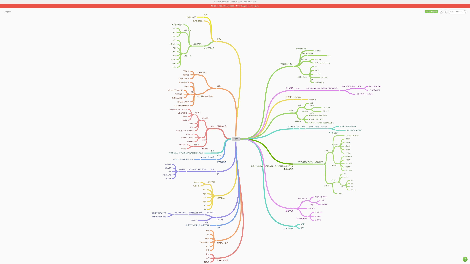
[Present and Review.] (441, 8)
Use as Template (456, 7)
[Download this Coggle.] (446, 7)
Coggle (253, 2)
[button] (465, 259)
